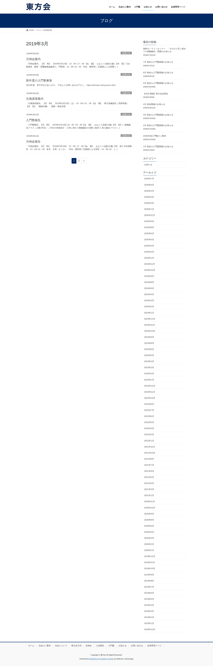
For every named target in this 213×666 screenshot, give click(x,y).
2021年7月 (149, 465)
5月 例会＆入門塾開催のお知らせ (158, 83)
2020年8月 (149, 520)
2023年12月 (149, 319)
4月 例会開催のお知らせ (154, 104)
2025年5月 (149, 239)
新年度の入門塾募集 (39, 80)
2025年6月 (149, 233)
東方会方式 (76, 645)
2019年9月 (149, 575)
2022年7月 (149, 410)
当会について (61, 645)
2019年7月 (149, 587)
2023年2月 (149, 373)
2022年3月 (149, 434)
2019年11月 (149, 562)
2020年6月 (149, 526)
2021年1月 (149, 495)
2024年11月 (149, 264)
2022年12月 (149, 386)
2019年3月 (149, 611)
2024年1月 (149, 313)
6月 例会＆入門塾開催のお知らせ (158, 72)
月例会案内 (33, 59)
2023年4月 (149, 361)
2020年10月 (149, 508)
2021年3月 (149, 489)
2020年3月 (149, 538)
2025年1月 (149, 258)
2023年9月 (149, 337)
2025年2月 (149, 252)
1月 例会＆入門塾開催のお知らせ (158, 146)
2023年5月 (149, 355)
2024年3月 (149, 300)
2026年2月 (149, 203)
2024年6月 (149, 288)
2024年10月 (149, 270)
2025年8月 (149, 227)
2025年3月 (149, 246)
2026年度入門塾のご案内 (154, 136)
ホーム (31, 645)
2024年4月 (149, 294)
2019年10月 (149, 568)
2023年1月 (149, 380)
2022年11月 (149, 392)
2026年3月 (149, 197)
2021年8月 (149, 459)
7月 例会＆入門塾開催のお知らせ (158, 62)
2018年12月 (149, 629)
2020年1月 (149, 550)
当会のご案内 (45, 645)
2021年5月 (149, 477)
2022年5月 (149, 422)
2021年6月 (149, 471)
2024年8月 (149, 282)
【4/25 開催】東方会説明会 (155, 93)
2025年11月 (149, 215)
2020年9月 (149, 514)
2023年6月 (149, 349)
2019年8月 (149, 581)
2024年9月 (149, 276)
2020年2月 (149, 544)
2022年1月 (149, 441)
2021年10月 (149, 453)
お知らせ (126, 53)
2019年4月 (149, 605)
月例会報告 (33, 141)
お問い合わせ (137, 645)
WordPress (93, 659)
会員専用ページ (154, 645)
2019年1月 (149, 623)
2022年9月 (149, 404)
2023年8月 (149, 343)
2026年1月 (149, 209)
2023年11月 (149, 325)
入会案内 (100, 645)
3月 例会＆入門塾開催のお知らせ (158, 115)
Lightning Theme (106, 659)
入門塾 (111, 645)
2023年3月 (149, 367)
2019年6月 (149, 593)
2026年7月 (149, 178)
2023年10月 (149, 331)
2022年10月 (149, 398)
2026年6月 (149, 185)
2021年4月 (149, 483)
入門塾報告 (33, 120)
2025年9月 (149, 221)
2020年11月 (149, 501)
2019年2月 (149, 617)
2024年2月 (149, 306)
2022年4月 (149, 428)
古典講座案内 (34, 98)
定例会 (89, 645)
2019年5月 (149, 599)
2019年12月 (149, 556)
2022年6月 (149, 416)
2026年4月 (149, 191)
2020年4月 (149, 532)
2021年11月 (149, 447)
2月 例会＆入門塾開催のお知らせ (158, 125)
